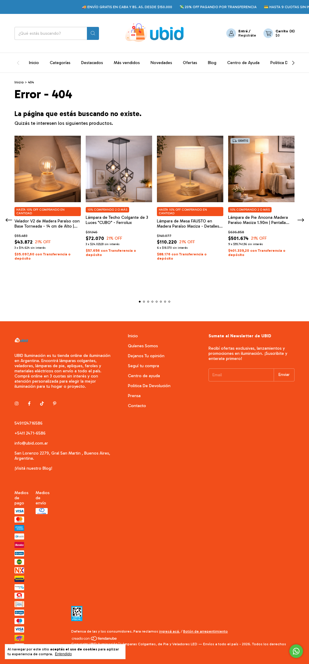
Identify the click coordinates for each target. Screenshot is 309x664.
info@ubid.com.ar (31, 443)
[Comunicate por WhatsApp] (296, 651)
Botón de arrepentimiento (205, 631)
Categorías (60, 62)
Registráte (247, 35)
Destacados (92, 62)
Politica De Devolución (149, 385)
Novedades (161, 62)
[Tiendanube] (94, 640)
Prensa (134, 395)
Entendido (63, 654)
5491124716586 (28, 423)
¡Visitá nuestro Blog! (33, 468)
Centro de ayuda (144, 375)
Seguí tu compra (143, 365)
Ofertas (190, 62)
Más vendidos (127, 62)
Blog (212, 62)
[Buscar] (93, 33)
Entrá (243, 31)
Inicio (34, 62)
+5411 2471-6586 (30, 433)
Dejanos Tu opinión (146, 355)
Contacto (137, 405)
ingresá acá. (169, 631)
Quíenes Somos (143, 345)
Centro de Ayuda (243, 62)
